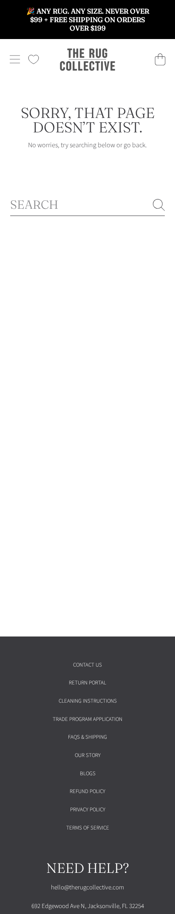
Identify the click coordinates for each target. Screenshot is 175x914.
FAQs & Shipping (87, 737)
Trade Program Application (87, 719)
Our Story (88, 755)
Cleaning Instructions (88, 701)
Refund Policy (87, 791)
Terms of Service (87, 828)
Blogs (88, 773)
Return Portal (87, 683)
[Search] (159, 205)
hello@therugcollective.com (87, 887)
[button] (15, 59)
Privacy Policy (87, 809)
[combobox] (87, 204)
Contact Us (87, 665)
